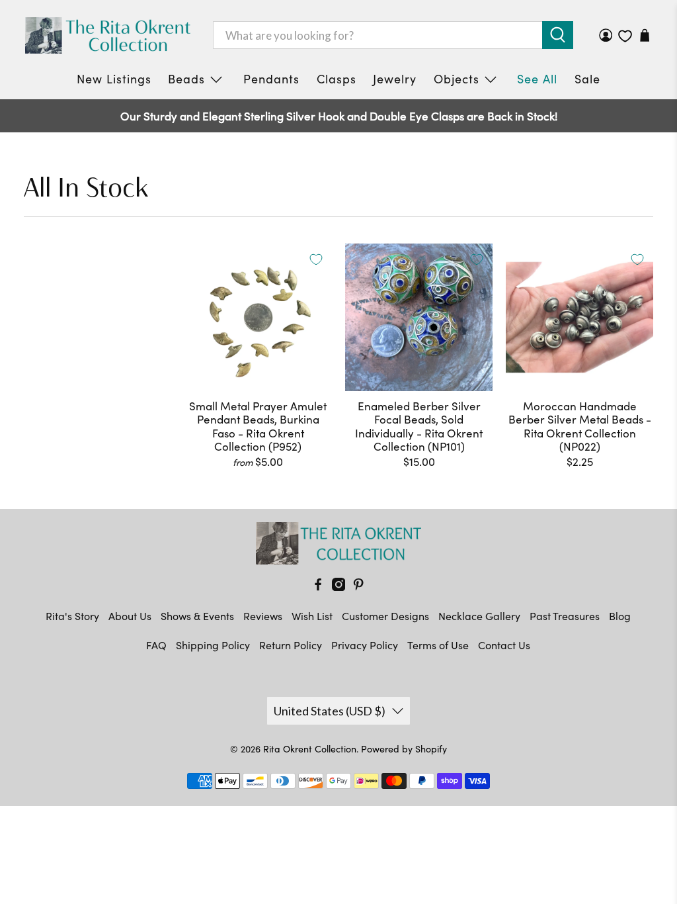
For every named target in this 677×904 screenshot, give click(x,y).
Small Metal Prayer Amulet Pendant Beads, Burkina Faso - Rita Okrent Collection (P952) (258, 426)
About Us (129, 616)
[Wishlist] (625, 36)
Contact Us (504, 645)
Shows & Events (197, 616)
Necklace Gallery (479, 616)
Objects (456, 79)
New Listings (114, 79)
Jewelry (395, 79)
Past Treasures (565, 616)
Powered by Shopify (404, 749)
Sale (587, 79)
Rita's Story (72, 616)
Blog (620, 616)
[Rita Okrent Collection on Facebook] (318, 587)
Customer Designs (385, 616)
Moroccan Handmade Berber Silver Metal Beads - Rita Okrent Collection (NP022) (579, 426)
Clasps (336, 79)
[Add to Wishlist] (316, 259)
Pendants (271, 79)
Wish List (312, 616)
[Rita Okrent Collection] (107, 35)
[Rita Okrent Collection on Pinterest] (358, 587)
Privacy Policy (364, 645)
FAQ (156, 645)
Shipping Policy (213, 645)
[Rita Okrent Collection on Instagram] (338, 587)
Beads (186, 79)
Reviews (262, 616)
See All (537, 79)
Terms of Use (438, 645)
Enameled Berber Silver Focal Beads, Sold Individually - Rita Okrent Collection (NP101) (419, 426)
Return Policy (290, 645)
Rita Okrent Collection (309, 749)
